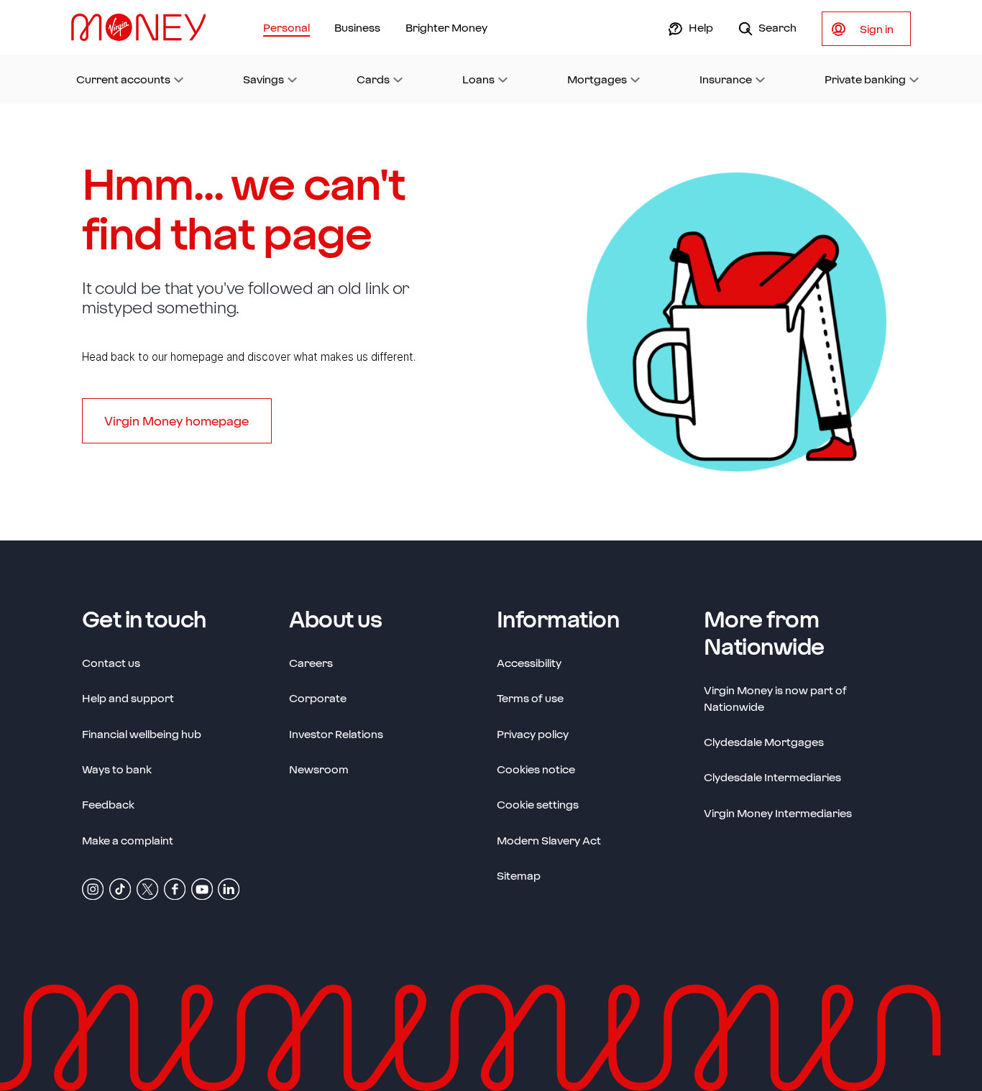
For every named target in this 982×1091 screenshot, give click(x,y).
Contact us (111, 662)
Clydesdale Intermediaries (772, 776)
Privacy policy (533, 733)
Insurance (725, 79)
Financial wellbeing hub (141, 733)
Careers (311, 662)
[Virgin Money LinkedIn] (228, 888)
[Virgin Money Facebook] (174, 888)
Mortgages (597, 79)
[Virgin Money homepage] (144, 27)
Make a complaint (127, 840)
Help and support (128, 697)
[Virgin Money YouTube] (202, 888)
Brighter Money (446, 27)
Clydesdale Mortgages (764, 741)
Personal (286, 27)
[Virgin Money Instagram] (93, 888)
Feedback (108, 804)
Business (357, 27)
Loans (478, 79)
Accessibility (529, 662)
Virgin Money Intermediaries (778, 812)
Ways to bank (117, 769)
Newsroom (319, 768)
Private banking (865, 79)
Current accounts (123, 79)
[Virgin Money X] (147, 888)
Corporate (318, 697)
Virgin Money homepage (176, 420)
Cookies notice (536, 769)
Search (777, 27)
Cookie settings (538, 804)
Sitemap (519, 875)
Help (700, 27)
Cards (373, 79)
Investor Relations (336, 733)
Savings (263, 79)
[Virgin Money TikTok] (120, 888)
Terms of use (530, 697)
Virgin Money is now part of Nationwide (775, 698)
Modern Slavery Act (549, 840)
